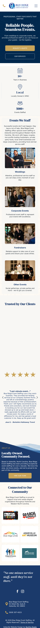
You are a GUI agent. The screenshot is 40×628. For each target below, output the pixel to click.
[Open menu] (36, 5)
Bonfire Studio (31, 627)
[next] (37, 397)
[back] (3, 397)
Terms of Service (27, 622)
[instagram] (22, 591)
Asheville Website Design (13, 627)
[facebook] (17, 591)
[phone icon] (4, 7)
